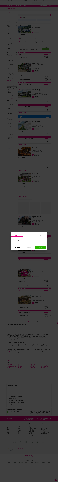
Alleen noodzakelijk (17, 247)
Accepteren (40, 247)
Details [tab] (29, 235)
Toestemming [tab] (17, 235)
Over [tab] (41, 235)
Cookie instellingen (28, 247)
